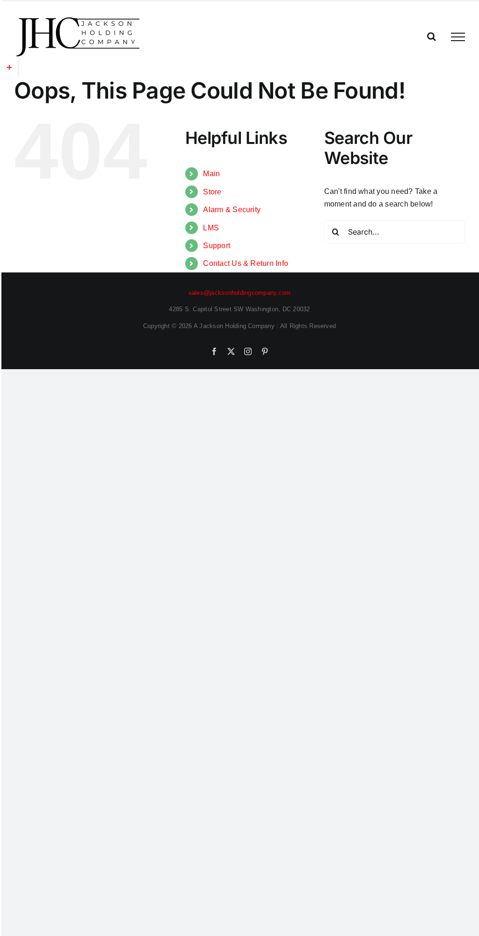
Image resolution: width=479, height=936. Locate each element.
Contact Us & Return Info (245, 263)
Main (211, 174)
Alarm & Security (232, 210)
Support (216, 246)
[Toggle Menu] (457, 37)
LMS (211, 228)
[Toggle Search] (431, 36)
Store (212, 192)
